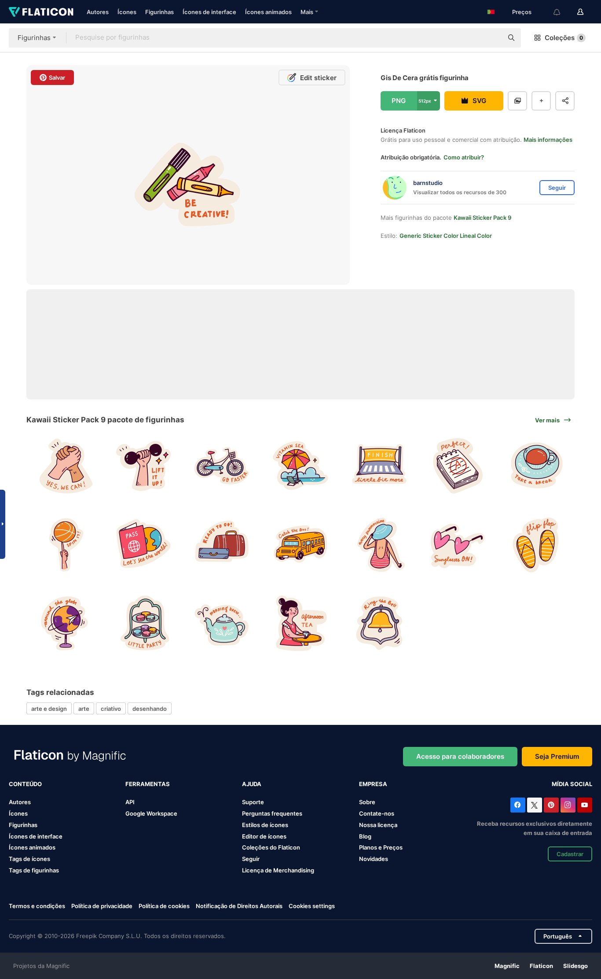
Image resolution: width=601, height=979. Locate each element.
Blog (365, 836)
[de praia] (300, 466)
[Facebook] (517, 805)
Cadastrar (570, 853)
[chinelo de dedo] (536, 545)
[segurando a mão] (65, 466)
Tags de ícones (29, 858)
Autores (98, 11)
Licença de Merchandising (278, 870)
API (130, 801)
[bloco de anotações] (458, 466)
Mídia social (572, 783)
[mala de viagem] (222, 545)
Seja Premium (557, 756)
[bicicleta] (222, 466)
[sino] (379, 623)
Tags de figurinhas (34, 870)
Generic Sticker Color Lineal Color (445, 235)
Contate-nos (376, 813)
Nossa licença (378, 824)
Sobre (367, 801)
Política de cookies (164, 905)
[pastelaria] (143, 623)
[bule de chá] (222, 623)
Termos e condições (37, 905)
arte (83, 708)
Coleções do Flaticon (271, 847)
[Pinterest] (551, 805)
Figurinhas (159, 11)
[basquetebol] (65, 545)
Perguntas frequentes (272, 813)
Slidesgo (575, 965)
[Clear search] (492, 38)
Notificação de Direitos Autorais (239, 905)
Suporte (253, 801)
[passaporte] (143, 545)
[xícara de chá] (536, 466)
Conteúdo (25, 783)
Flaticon (541, 965)
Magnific (507, 965)
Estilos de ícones (265, 824)
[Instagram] (568, 805)
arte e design (49, 708)
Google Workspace (151, 813)
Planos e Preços (381, 847)
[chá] (300, 623)
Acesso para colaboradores (460, 756)
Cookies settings (312, 906)
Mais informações (548, 139)
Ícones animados (268, 11)
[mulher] (379, 545)
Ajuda (251, 783)
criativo (111, 708)
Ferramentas (147, 783)
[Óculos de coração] (458, 545)
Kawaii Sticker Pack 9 (482, 217)
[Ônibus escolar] (300, 545)
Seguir (251, 858)
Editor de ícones (264, 836)
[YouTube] (584, 805)
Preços (521, 11)
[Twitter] (534, 805)
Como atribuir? (463, 157)
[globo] (65, 623)
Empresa (373, 783)
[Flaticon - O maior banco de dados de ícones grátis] (41, 12)
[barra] (143, 466)
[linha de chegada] (379, 466)
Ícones (126, 11)
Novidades (373, 858)
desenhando (149, 708)
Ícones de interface (209, 11)
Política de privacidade (101, 905)
